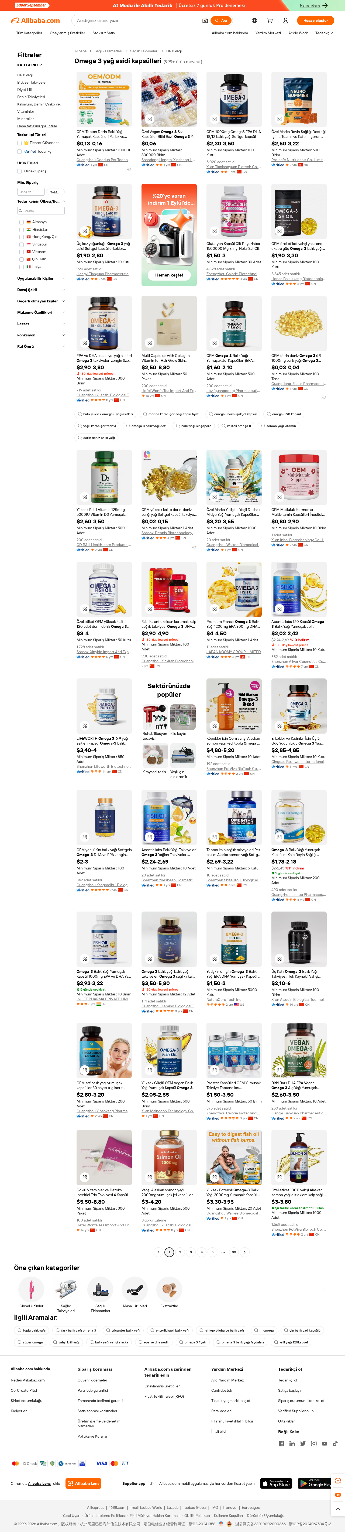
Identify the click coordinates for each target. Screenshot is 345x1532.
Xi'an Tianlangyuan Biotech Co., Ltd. (234, 167)
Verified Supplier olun (296, 1411)
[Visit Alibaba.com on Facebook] (281, 1443)
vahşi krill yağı (69, 1342)
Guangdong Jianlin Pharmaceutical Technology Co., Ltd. (299, 383)
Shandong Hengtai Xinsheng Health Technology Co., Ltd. (169, 160)
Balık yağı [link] (174, 51)
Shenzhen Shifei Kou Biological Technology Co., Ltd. (234, 880)
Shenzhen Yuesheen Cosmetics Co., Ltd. (169, 880)
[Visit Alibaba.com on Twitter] (303, 1443)
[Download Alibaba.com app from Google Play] (316, 1483)
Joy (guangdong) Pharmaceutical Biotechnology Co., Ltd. (234, 390)
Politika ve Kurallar (93, 1436)
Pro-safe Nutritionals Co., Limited (299, 160)
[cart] (271, 21)
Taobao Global (194, 1507)
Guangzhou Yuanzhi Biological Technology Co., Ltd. (104, 395)
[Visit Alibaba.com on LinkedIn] (292, 1443)
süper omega (33, 1342)
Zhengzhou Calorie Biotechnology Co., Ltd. (234, 274)
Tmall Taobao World (146, 1507)
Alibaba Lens (39, 1483)
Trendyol (230, 1507)
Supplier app (134, 1483)
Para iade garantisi (93, 1390)
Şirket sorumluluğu (26, 1400)
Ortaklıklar (286, 1421)
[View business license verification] (221, 1524)
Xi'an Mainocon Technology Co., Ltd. (169, 1111)
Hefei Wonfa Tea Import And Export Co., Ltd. (169, 390)
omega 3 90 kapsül (286, 414)
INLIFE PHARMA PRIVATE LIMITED (104, 999)
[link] (338, 1481)
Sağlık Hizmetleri (108, 51)
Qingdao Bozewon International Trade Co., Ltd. (299, 761)
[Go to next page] (245, 1252)
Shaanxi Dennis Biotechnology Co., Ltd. (169, 533)
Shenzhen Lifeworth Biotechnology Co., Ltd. (104, 766)
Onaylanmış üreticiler (162, 1386)
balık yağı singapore (196, 426)
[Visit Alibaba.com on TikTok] (335, 1443)
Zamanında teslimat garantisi (101, 1400)
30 (234, 1252)
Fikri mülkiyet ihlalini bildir (232, 1421)
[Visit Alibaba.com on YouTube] (324, 1443)
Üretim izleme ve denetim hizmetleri (99, 1423)
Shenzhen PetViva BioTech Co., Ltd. (234, 768)
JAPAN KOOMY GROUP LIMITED (233, 652)
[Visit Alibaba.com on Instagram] (313, 1443)
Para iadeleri (221, 1411)
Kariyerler (19, 1411)
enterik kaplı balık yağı (172, 1330)
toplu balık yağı (34, 1330)
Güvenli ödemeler (92, 1380)
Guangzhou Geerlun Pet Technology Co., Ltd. (104, 160)
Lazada (172, 1507)
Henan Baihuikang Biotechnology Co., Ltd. (299, 279)
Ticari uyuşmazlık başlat (230, 1400)
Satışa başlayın (290, 1390)
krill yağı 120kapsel (294, 1342)
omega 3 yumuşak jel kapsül (235, 414)
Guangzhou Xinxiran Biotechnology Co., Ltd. (169, 661)
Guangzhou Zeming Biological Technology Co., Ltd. (169, 1006)
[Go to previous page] (158, 1252)
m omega (267, 1330)
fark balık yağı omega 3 (78, 1330)
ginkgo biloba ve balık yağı (224, 1330)
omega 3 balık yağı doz (149, 426)
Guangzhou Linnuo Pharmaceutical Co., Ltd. (299, 894)
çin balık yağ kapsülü (304, 1330)
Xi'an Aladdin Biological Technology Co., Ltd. (299, 999)
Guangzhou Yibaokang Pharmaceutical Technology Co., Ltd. (104, 1111)
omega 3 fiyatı (195, 1342)
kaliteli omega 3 (239, 426)
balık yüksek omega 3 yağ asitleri (108, 414)
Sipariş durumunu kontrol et (301, 1400)
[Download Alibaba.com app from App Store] (276, 1483)
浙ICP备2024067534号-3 (310, 1524)
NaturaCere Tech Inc (224, 999)
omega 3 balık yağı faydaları (243, 1342)
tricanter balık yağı (126, 1330)
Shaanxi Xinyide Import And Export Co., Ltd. (104, 652)
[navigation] (41, 652)
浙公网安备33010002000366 (260, 1524)
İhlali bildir (219, 1431)
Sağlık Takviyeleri (144, 51)
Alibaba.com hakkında (30, 1369)
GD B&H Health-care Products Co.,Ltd (104, 544)
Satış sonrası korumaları (97, 1411)
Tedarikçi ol (287, 1380)
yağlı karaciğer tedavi (99, 426)
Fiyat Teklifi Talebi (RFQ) (164, 1396)
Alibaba (80, 51)
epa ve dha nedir (156, 1342)
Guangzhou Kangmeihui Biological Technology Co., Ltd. (104, 885)
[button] (205, 20)
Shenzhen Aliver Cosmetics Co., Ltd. (299, 661)
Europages (251, 1507)
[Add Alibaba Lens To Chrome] (83, 1483)
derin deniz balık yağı (99, 438)
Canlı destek (221, 1390)
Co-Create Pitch (24, 1390)
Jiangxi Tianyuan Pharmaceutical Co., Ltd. (104, 274)
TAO (214, 1507)
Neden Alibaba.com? (28, 1380)
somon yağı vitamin (281, 426)
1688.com (117, 1507)
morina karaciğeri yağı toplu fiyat (174, 414)
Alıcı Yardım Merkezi (227, 1380)
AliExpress (95, 1507)
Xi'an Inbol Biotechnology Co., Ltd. (299, 540)
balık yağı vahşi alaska (111, 1342)
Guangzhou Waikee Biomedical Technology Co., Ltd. (234, 544)
